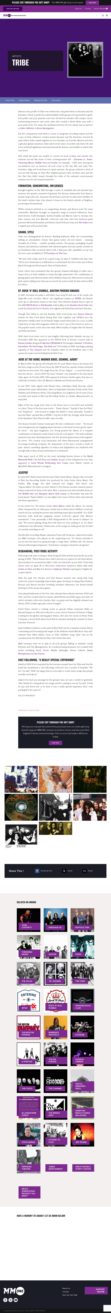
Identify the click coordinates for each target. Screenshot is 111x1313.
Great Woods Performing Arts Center (49, 463)
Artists (16, 56)
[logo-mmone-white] (13, 1288)
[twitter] (10, 1300)
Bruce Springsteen (45, 128)
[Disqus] (55, 1246)
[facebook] (5, 1300)
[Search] (107, 15)
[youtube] (16, 1300)
